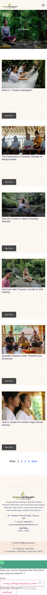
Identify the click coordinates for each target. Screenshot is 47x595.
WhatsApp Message (10, 587)
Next (34, 461)
